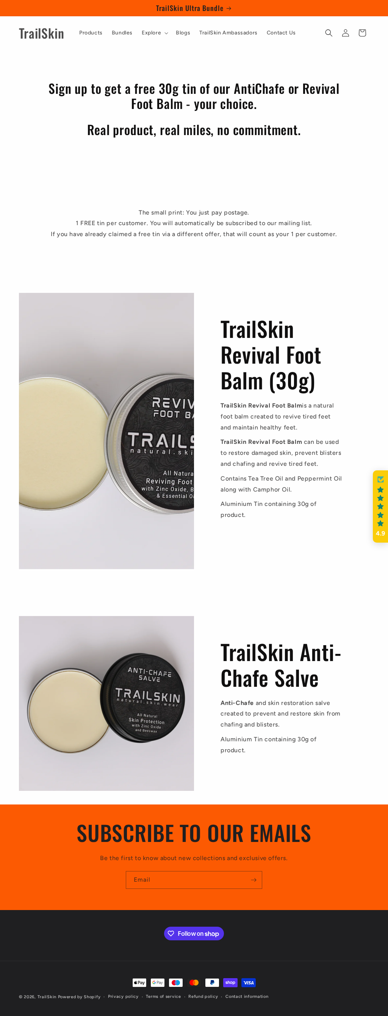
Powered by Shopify (79, 996)
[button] (154, 33)
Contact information (246, 996)
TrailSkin (47, 996)
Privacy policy (123, 996)
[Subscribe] (253, 880)
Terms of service (163, 996)
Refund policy (203, 996)
